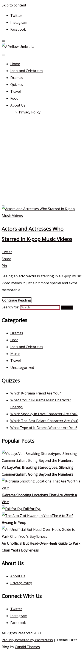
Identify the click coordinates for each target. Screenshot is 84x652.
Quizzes (16, 84)
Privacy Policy (29, 112)
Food (14, 98)
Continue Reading (16, 300)
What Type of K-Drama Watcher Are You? (43, 427)
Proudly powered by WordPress (27, 640)
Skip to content (14, 5)
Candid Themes (27, 646)
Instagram (18, 22)
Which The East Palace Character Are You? (44, 420)
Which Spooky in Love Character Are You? (44, 414)
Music (15, 353)
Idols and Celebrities (26, 70)
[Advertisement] (42, 161)
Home (15, 63)
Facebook (18, 29)
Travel (15, 91)
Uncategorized (22, 367)
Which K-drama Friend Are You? (35, 393)
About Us (17, 105)
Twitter (16, 15)
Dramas (16, 77)
